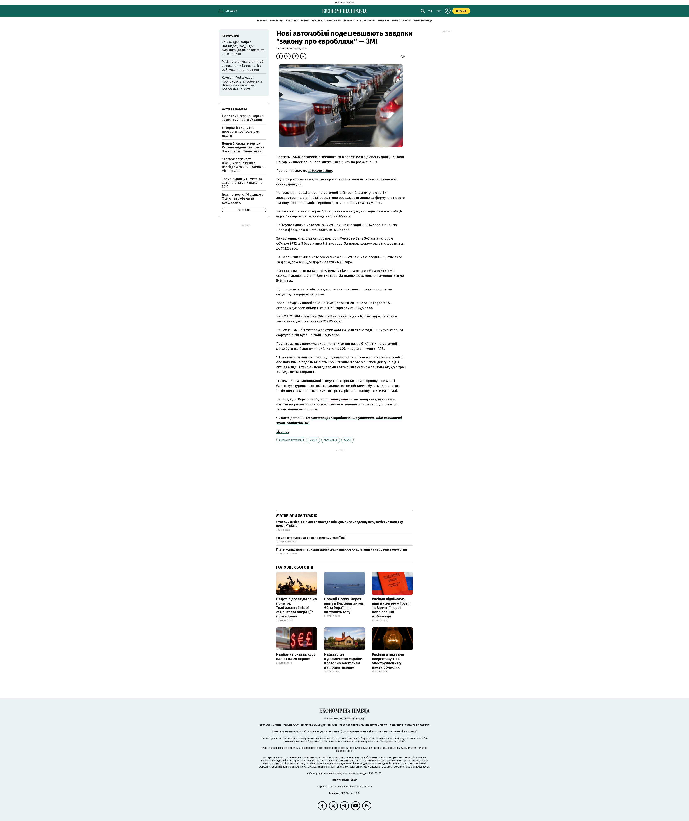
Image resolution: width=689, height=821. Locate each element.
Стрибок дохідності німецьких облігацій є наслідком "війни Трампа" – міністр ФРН (243, 165)
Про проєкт (291, 725)
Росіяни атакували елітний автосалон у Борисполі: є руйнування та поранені (243, 65)
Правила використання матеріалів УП (363, 725)
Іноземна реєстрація (291, 440)
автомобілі (331, 440)
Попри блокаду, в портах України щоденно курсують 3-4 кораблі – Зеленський (243, 147)
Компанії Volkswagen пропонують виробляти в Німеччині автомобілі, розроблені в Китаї (242, 83)
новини (262, 20)
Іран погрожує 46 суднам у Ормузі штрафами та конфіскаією (242, 198)
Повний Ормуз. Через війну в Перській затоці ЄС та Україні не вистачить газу (344, 605)
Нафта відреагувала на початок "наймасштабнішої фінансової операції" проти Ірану (296, 607)
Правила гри (333, 20)
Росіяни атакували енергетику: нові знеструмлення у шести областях (388, 661)
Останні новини (234, 109)
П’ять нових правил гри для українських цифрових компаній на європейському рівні (341, 549)
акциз (313, 440)
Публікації (276, 20)
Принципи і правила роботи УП (410, 725)
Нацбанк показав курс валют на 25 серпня (295, 656)
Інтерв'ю (383, 20)
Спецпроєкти (366, 20)
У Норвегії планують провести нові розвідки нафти (240, 131)
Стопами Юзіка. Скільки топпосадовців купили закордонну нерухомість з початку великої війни (339, 524)
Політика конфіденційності (319, 725)
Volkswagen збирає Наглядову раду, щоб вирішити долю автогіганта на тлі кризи (243, 48)
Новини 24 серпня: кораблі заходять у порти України (243, 118)
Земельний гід (422, 20)
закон (347, 440)
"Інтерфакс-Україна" (359, 738)
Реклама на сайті (270, 725)
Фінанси (348, 20)
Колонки (292, 20)
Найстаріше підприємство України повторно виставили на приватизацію (343, 661)
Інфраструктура (311, 20)
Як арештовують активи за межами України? (311, 538)
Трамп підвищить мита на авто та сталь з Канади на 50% (242, 183)
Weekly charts (401, 20)
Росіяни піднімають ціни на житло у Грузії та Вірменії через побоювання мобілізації (390, 607)
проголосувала (335, 399)
